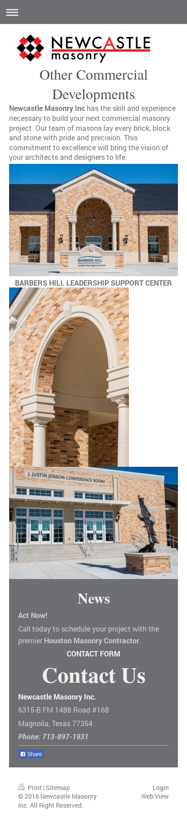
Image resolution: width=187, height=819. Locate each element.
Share (34, 754)
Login (161, 787)
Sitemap (58, 787)
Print (34, 787)
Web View (155, 796)
